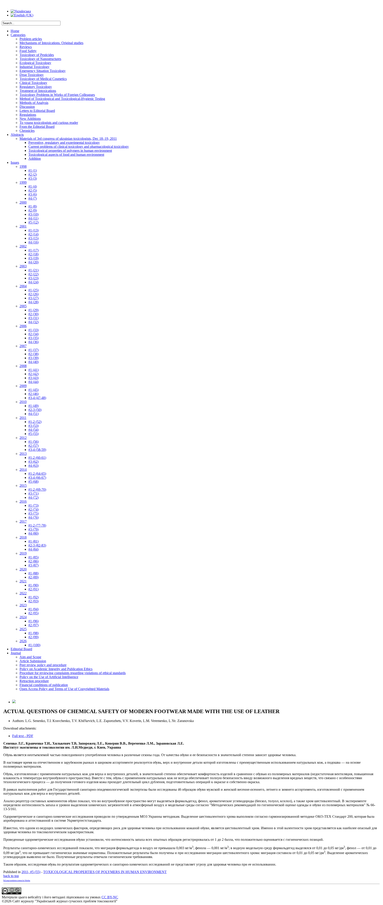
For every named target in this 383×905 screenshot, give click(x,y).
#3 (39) (33, 358)
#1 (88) (33, 573)
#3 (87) (33, 565)
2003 (23, 266)
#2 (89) (33, 577)
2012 (23, 438)
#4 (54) (33, 430)
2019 (23, 553)
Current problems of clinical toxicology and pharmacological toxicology (78, 146)
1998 (23, 166)
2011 (23, 418)
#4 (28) (33, 302)
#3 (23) (33, 278)
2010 (23, 402)
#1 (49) (33, 406)
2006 (23, 326)
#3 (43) (33, 378)
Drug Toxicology (32, 75)
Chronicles (27, 130)
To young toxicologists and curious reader (49, 123)
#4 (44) (33, 382)
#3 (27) (33, 298)
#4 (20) (33, 262)
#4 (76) (33, 517)
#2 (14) (33, 234)
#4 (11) (33, 218)
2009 (23, 386)
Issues (15, 162)
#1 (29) (33, 310)
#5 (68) (33, 481)
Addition (34, 158)
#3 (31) (33, 318)
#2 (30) (33, 314)
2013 (23, 453)
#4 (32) (33, 322)
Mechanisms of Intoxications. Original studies (51, 43)
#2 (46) (33, 394)
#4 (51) (33, 414)
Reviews (26, 47)
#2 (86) (33, 561)
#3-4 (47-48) (37, 398)
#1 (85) (33, 557)
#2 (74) (33, 509)
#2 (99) (33, 637)
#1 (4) (32, 186)
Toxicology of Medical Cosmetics (43, 79)
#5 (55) (33, 434)
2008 (23, 366)
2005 (23, 306)
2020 (23, 569)
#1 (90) (33, 585)
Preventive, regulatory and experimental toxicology (64, 142)
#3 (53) (33, 426)
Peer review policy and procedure (43, 665)
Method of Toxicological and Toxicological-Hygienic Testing (62, 99)
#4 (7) (32, 198)
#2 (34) (33, 334)
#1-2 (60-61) (37, 457)
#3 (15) (33, 238)
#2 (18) (33, 254)
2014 (23, 469)
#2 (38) (33, 354)
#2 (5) (32, 190)
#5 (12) (33, 222)
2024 (23, 617)
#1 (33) (33, 330)
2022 (23, 593)
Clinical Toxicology (33, 83)
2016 (23, 501)
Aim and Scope (30, 657)
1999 (23, 182)
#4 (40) (33, 362)
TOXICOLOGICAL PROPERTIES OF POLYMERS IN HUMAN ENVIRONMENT (105, 872)
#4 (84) (33, 549)
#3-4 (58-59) (37, 450)
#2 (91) (33, 589)
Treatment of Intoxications (38, 91)
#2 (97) (33, 625)
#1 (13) (33, 230)
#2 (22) (33, 274)
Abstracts (17, 134)
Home (15, 31)
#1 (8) (32, 206)
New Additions (30, 119)
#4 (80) (33, 533)
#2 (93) (33, 601)
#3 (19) (33, 258)
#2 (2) (32, 174)
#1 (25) (33, 290)
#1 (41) (33, 370)
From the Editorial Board (37, 126)
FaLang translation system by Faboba (16, 881)
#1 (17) (33, 250)
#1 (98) (33, 633)
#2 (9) (32, 210)
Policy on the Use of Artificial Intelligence (49, 677)
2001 (23, 226)
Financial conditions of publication (44, 685)
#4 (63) (33, 465)
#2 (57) (33, 446)
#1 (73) (33, 505)
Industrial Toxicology (34, 67)
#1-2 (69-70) (37, 489)
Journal (16, 653)
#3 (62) (33, 461)
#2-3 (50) (34, 410)
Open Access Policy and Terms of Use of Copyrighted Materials (64, 689)
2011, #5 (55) (30, 872)
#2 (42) (33, 374)
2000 (23, 202)
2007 (23, 346)
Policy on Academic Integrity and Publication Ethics (56, 669)
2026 (23, 641)
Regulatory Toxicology (36, 87)
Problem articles (31, 39)
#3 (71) (33, 493)
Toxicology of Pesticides (37, 55)
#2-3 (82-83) (37, 545)
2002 (23, 246)
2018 (23, 537)
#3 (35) (33, 338)
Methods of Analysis (34, 103)
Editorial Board (21, 649)
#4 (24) (33, 282)
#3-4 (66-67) (37, 477)
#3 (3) (32, 178)
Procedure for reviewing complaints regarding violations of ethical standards (73, 673)
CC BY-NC (110, 897)
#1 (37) (33, 350)
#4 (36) (33, 342)
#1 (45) (33, 390)
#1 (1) (32, 170)
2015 (23, 485)
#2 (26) (33, 294)
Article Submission (33, 661)
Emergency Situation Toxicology (43, 71)
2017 (23, 521)
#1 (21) (33, 270)
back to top (11, 876)
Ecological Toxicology (35, 63)
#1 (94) (33, 609)
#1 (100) (34, 645)
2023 (23, 605)
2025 (23, 629)
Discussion (27, 107)
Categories (18, 35)
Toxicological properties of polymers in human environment (70, 150)
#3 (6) (32, 194)
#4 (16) (33, 242)
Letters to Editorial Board (37, 111)
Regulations (28, 115)
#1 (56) (33, 442)
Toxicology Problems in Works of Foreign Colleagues (57, 95)
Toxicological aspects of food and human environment (66, 154)
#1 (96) (33, 621)
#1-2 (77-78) (37, 525)
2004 (23, 286)
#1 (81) (33, 541)
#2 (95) (33, 613)
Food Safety (28, 51)
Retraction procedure (34, 681)
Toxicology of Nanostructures (40, 59)
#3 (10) (33, 214)
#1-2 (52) (34, 422)
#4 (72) (33, 497)
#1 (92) (33, 597)
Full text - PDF (22, 736)
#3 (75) (33, 513)
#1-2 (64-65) (37, 473)
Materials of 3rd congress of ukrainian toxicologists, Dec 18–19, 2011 (68, 138)
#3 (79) (33, 529)
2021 (23, 581)
